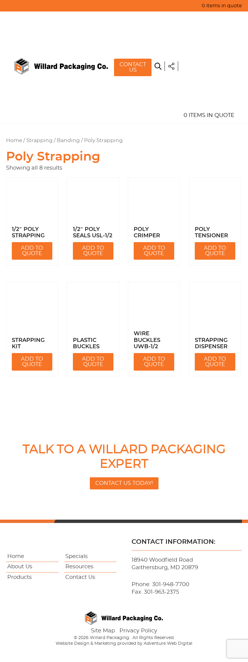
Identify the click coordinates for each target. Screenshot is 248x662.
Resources (200, 73)
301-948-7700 (170, 584)
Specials (196, 60)
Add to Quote (32, 250)
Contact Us (132, 67)
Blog (191, 87)
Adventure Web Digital (168, 643)
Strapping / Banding (53, 140)
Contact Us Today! (124, 483)
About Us (197, 32)
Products (198, 46)
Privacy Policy (138, 631)
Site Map (103, 631)
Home (192, 18)
